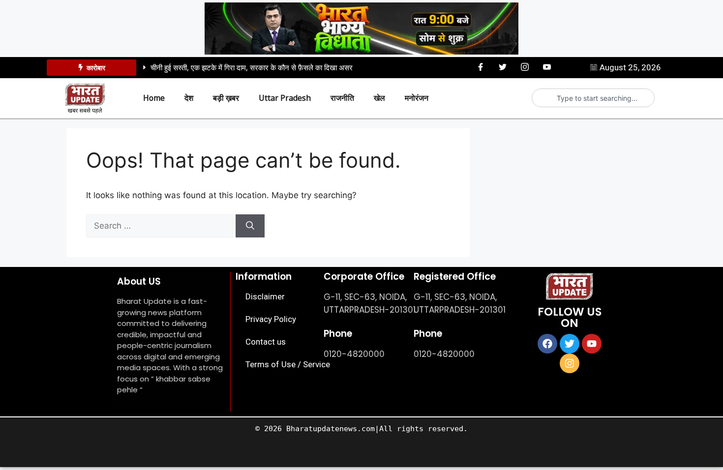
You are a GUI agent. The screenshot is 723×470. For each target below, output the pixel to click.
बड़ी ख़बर (226, 97)
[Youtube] (547, 66)
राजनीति (342, 97)
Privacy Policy (270, 319)
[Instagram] (524, 66)
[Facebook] (480, 66)
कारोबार (96, 67)
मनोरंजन (416, 97)
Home (154, 97)
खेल (379, 97)
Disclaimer (265, 296)
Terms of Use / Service (287, 364)
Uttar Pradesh (285, 97)
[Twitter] (502, 66)
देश (188, 97)
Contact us (265, 342)
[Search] (250, 226)
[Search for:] (161, 226)
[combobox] (597, 98)
